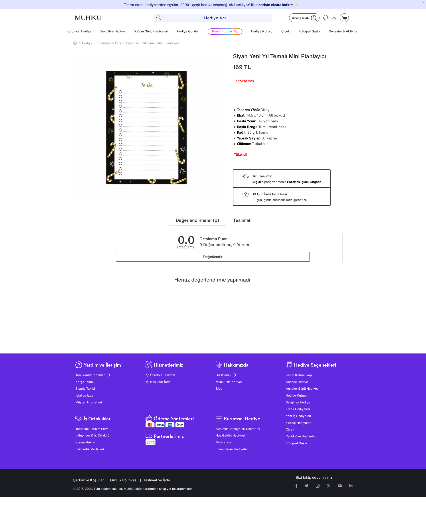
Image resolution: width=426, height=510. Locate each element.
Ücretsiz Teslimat (162, 375)
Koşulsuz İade (160, 381)
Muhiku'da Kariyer (229, 381)
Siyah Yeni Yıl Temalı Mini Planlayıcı (152, 43)
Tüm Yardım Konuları (90, 375)
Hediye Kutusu (261, 31)
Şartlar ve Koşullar (88, 480)
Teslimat (241, 220)
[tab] (197, 220)
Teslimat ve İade (157, 480)
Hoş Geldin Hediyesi (230, 435)
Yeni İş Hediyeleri (298, 415)
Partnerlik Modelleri (89, 449)
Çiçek (285, 31)
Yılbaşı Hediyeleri (299, 422)
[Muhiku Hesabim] (334, 17)
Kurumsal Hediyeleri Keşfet (236, 428)
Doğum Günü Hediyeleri (151, 31)
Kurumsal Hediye (79, 31)
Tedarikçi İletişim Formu (92, 428)
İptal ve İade (84, 395)
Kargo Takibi (84, 381)
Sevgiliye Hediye (112, 31)
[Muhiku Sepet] (344, 17)
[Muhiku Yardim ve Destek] (325, 17)
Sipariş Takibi (85, 388)
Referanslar (224, 442)
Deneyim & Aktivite (343, 31)
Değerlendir (213, 256)
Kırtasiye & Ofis (109, 43)
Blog (219, 388)
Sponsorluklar (85, 442)
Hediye (87, 43)
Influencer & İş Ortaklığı (92, 435)
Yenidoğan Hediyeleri (301, 436)
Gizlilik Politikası (123, 480)
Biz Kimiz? (223, 375)
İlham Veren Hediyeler (232, 449)
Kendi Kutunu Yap (299, 375)
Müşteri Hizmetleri (88, 402)
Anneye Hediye (297, 381)
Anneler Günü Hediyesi (302, 388)
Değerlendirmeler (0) (197, 220)
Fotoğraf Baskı (309, 31)
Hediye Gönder (188, 31)
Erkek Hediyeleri (298, 409)
